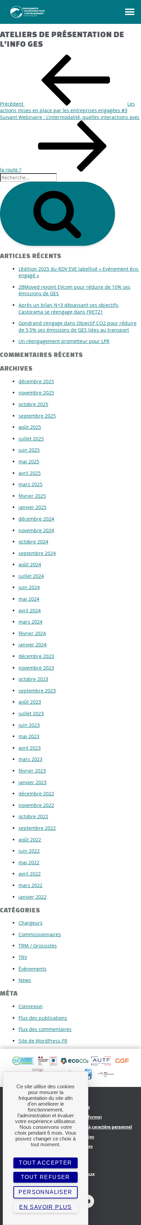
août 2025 (29, 427)
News (24, 980)
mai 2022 (28, 862)
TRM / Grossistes (37, 945)
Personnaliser (45, 1192)
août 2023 (29, 702)
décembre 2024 (36, 519)
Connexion (30, 1006)
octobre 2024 (33, 541)
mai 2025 (28, 461)
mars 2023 (30, 759)
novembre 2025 (36, 392)
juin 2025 (29, 450)
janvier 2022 (32, 897)
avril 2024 (29, 610)
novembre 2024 (36, 530)
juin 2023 (29, 725)
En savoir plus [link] (45, 1207)
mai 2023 (28, 736)
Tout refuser (45, 1177)
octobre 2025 (33, 404)
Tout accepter (45, 1163)
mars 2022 (30, 885)
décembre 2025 (36, 381)
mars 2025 (30, 484)
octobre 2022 (33, 816)
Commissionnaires (39, 934)
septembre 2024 (37, 553)
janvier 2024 (32, 644)
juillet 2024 (31, 576)
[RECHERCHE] (57, 214)
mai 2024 (28, 599)
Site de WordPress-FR (42, 1040)
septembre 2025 (37, 416)
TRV (22, 957)
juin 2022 (29, 851)
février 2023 (32, 770)
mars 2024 (30, 621)
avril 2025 (29, 473)
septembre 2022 (37, 828)
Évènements (32, 969)
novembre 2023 (36, 667)
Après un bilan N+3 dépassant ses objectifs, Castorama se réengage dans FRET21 (68, 308)
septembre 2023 (37, 690)
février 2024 (32, 633)
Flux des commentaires (45, 1029)
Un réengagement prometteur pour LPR (64, 341)
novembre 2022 (36, 805)
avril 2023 (29, 748)
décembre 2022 (36, 793)
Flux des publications (42, 1018)
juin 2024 (29, 587)
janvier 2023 (32, 782)
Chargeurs (30, 923)
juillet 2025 (31, 438)
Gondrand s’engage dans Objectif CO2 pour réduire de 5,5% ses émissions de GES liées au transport (77, 326)
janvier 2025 (32, 507)
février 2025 (32, 496)
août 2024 (29, 564)
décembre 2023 (36, 656)
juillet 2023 (31, 713)
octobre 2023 (33, 679)
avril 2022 (29, 873)
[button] (120, 12)
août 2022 (29, 839)
